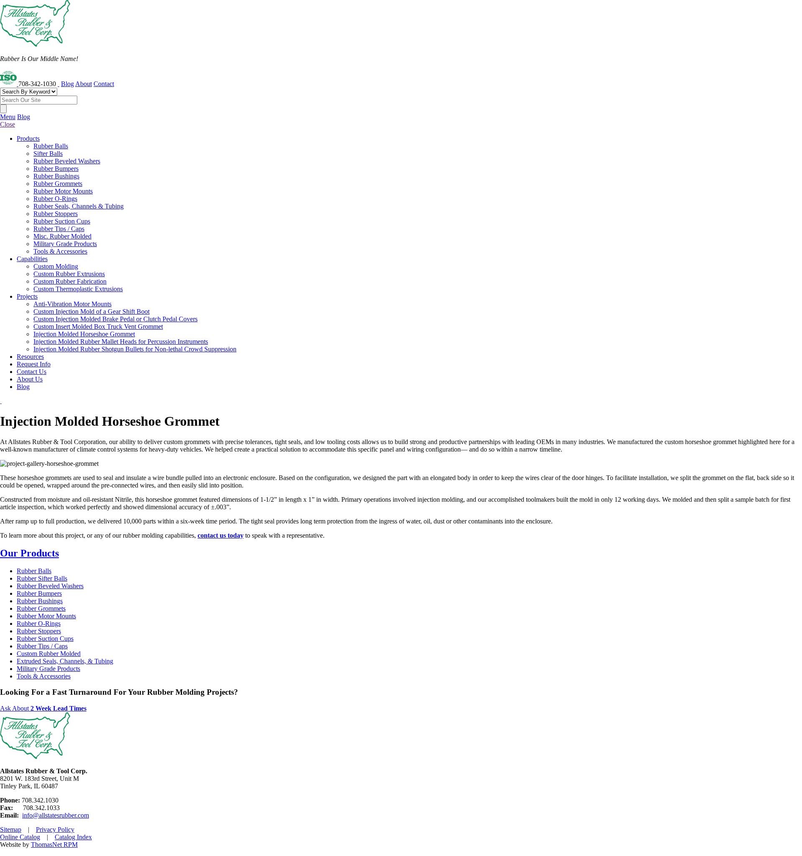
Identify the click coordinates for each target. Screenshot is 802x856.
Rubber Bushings (40, 601)
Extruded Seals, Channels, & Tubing (65, 661)
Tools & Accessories (44, 676)
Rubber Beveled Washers (50, 585)
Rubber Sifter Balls (42, 578)
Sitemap (10, 829)
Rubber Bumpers (39, 593)
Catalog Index (73, 837)
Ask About (43, 708)
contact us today (221, 535)
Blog (67, 83)
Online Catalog (20, 837)
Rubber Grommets (41, 608)
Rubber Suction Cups (45, 638)
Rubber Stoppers (39, 631)
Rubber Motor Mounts (46, 616)
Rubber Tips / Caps (42, 646)
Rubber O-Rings (39, 623)
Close (7, 124)
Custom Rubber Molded (49, 653)
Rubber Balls (34, 570)
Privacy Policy (55, 829)
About (83, 83)
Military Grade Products (48, 668)
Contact (104, 83)
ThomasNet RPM (54, 844)
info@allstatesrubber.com (55, 815)
